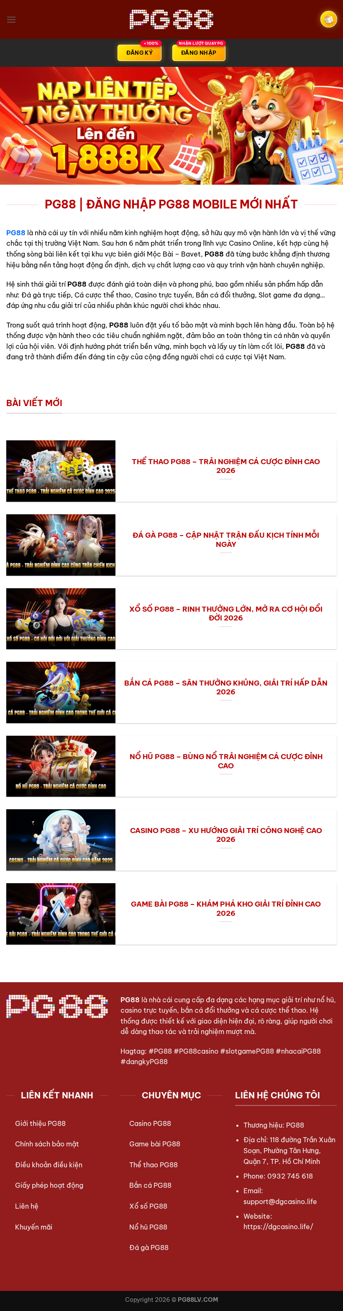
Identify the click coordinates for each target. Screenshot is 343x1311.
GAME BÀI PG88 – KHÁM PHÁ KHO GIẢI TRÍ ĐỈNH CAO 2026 (226, 908)
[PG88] (171, 19)
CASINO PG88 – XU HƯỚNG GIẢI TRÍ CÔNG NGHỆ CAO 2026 (226, 835)
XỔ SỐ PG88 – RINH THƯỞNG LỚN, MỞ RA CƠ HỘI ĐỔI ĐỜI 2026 (226, 613)
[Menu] (11, 19)
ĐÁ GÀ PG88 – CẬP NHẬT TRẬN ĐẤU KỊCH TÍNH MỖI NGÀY (226, 540)
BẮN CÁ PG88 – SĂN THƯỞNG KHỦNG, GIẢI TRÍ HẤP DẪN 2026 (226, 687)
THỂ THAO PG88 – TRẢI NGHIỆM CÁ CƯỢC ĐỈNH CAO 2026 (226, 466)
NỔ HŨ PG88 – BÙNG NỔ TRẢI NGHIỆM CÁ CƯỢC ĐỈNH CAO (226, 761)
